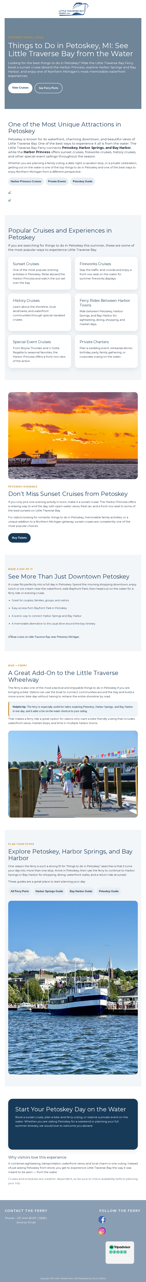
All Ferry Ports (20, 891)
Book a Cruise (28, 1137)
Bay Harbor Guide (81, 891)
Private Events (57, 181)
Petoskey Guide (82, 181)
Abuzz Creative (99, 1278)
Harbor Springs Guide (49, 891)
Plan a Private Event (59, 1137)
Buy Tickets (19, 537)
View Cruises (20, 87)
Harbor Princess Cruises (26, 181)
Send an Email (26, 1222)
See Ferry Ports (48, 87)
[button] (120, 1252)
